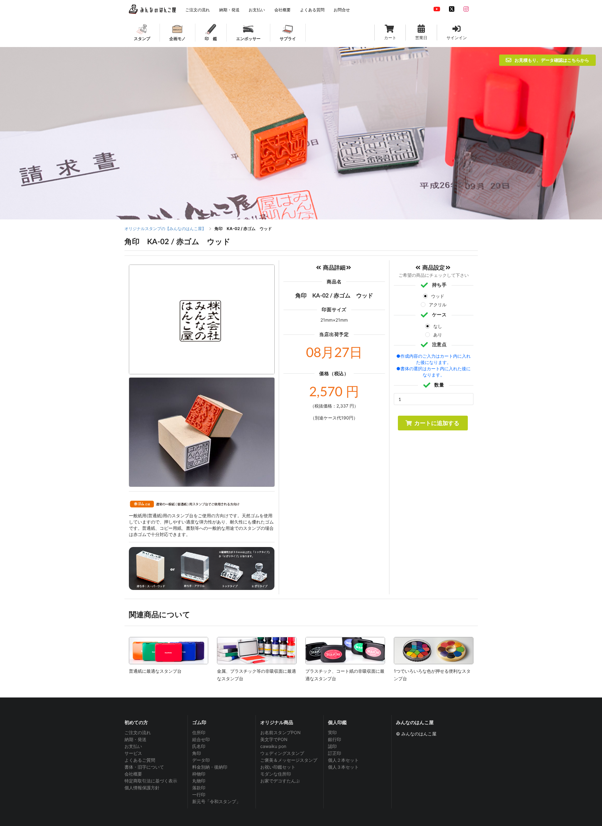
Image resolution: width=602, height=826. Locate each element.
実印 (332, 732)
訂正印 (334, 753)
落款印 (198, 787)
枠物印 (198, 773)
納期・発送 (135, 739)
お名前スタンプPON (280, 732)
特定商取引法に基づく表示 (150, 780)
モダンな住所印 (275, 773)
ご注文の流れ (137, 732)
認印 (332, 746)
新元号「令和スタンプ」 (216, 801)
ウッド (437, 296)
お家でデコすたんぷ (280, 780)
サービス (133, 753)
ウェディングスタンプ (282, 753)
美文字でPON (274, 739)
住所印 (198, 732)
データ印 (201, 760)
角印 (196, 753)
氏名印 (198, 746)
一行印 (198, 794)
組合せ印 (201, 739)
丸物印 (198, 780)
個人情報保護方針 (142, 787)
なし (437, 326)
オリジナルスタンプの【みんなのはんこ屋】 (165, 228)
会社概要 (133, 773)
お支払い (133, 746)
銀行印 (334, 739)
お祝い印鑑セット (277, 767)
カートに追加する (436, 422)
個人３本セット (343, 767)
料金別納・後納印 (209, 767)
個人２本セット (343, 760)
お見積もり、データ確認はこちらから (552, 60)
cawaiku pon (273, 746)
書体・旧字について (144, 767)
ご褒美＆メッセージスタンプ (288, 760)
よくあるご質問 (139, 760)
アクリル (437, 304)
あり (437, 334)
